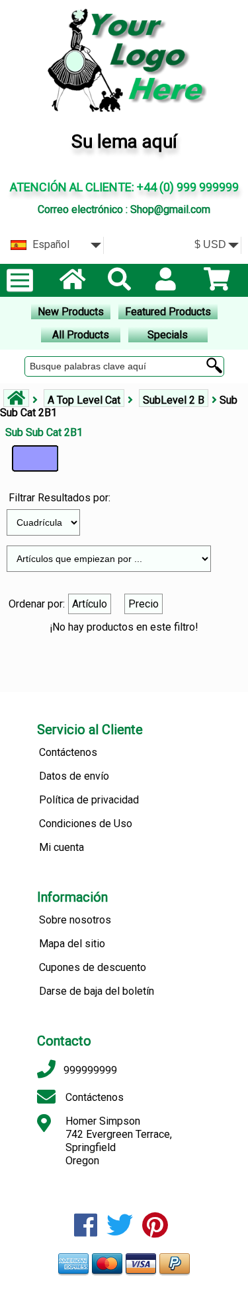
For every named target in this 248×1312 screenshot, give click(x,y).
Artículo (89, 604)
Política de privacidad (89, 800)
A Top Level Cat (84, 400)
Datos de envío (74, 776)
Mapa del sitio (72, 943)
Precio (143, 604)
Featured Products (168, 311)
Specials (167, 334)
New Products (71, 311)
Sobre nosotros (75, 920)
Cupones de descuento (92, 967)
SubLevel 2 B (173, 400)
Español (49, 244)
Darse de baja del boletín (96, 991)
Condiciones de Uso (85, 823)
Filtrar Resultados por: (59, 497)
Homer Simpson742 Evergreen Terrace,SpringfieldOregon (118, 1141)
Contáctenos (68, 752)
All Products (80, 334)
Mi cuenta (61, 847)
